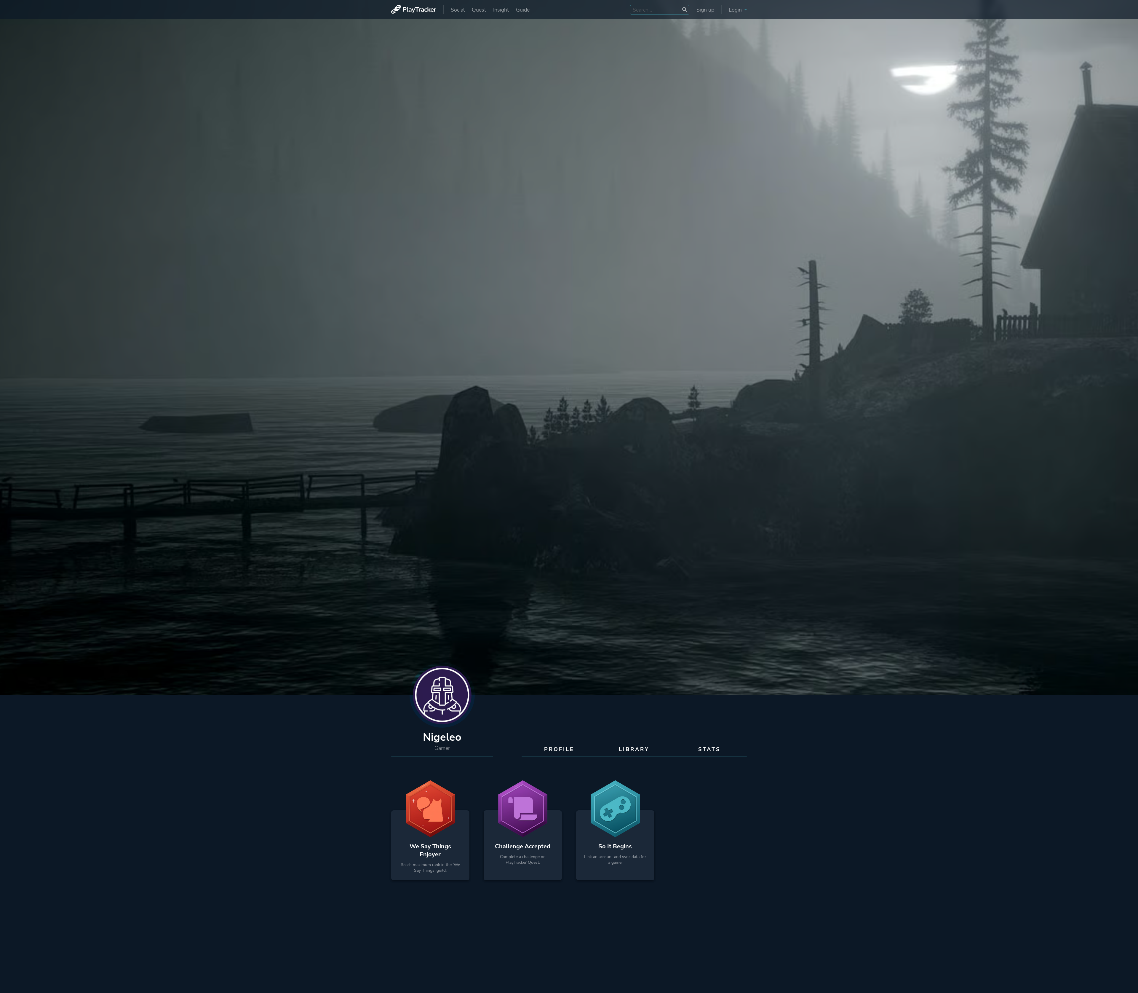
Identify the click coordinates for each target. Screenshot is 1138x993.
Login (736, 9)
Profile (559, 749)
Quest (479, 9)
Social (458, 9)
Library (634, 749)
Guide (523, 9)
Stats (709, 749)
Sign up (705, 9)
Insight (501, 9)
